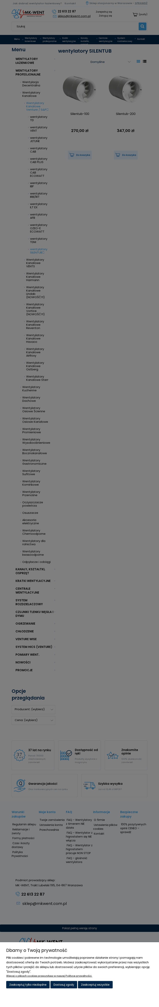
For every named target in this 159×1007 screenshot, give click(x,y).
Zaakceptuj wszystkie (95, 985)
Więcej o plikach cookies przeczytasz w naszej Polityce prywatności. (49, 976)
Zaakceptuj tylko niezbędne (28, 985)
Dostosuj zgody (64, 985)
